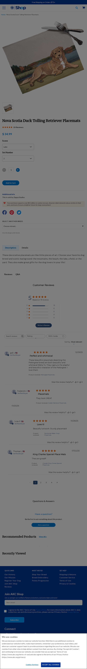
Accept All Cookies (50, 665)
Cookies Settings (32, 665)
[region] (43, 651)
